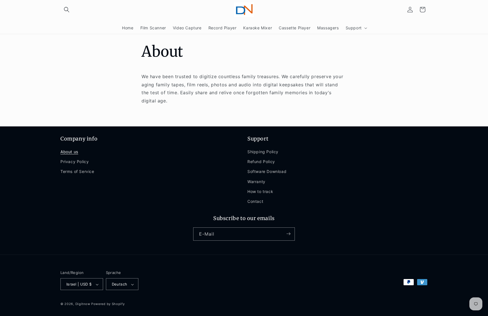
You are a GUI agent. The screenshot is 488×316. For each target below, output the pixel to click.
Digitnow (82, 304)
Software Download (266, 171)
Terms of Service (77, 171)
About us (69, 152)
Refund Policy (261, 161)
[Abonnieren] (288, 233)
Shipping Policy (262, 152)
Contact (255, 201)
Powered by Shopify (108, 304)
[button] (66, 9)
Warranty (256, 181)
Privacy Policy (74, 161)
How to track (260, 191)
